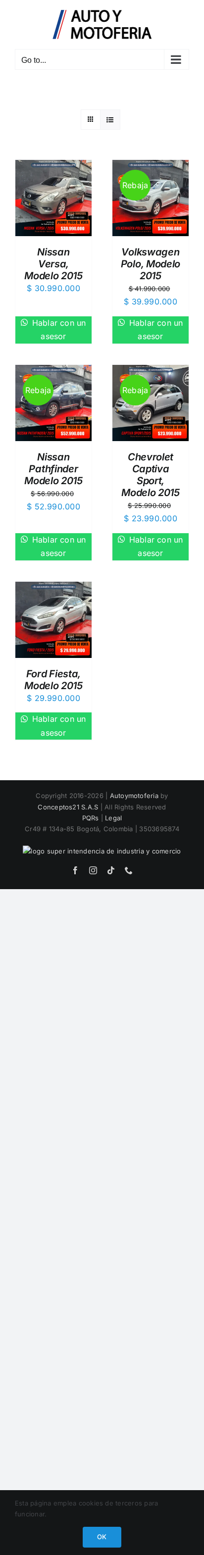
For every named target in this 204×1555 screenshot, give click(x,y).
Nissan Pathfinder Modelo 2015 (53, 469)
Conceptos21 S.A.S (68, 807)
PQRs (90, 818)
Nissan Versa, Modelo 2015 (53, 264)
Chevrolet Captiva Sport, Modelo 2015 (150, 475)
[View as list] (110, 119)
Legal (113, 818)
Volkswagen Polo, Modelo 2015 (150, 264)
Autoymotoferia (134, 796)
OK (101, 1537)
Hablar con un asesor (57, 330)
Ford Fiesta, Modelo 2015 (53, 680)
